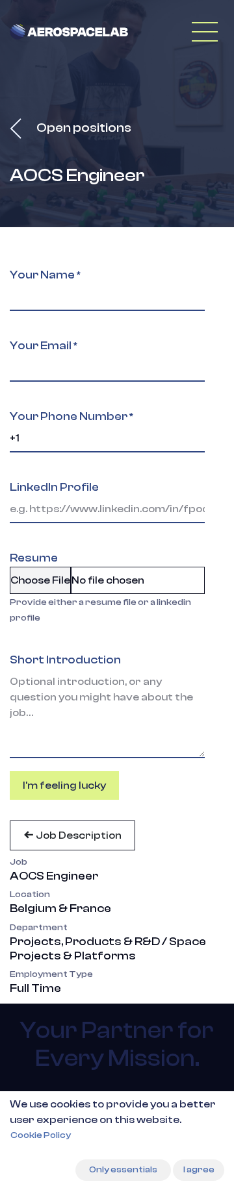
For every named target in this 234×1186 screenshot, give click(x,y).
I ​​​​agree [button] (198, 1170)
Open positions (82, 127)
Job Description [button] (78, 835)
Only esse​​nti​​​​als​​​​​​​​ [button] (123, 1170)
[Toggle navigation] (204, 32)
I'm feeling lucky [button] (64, 785)
